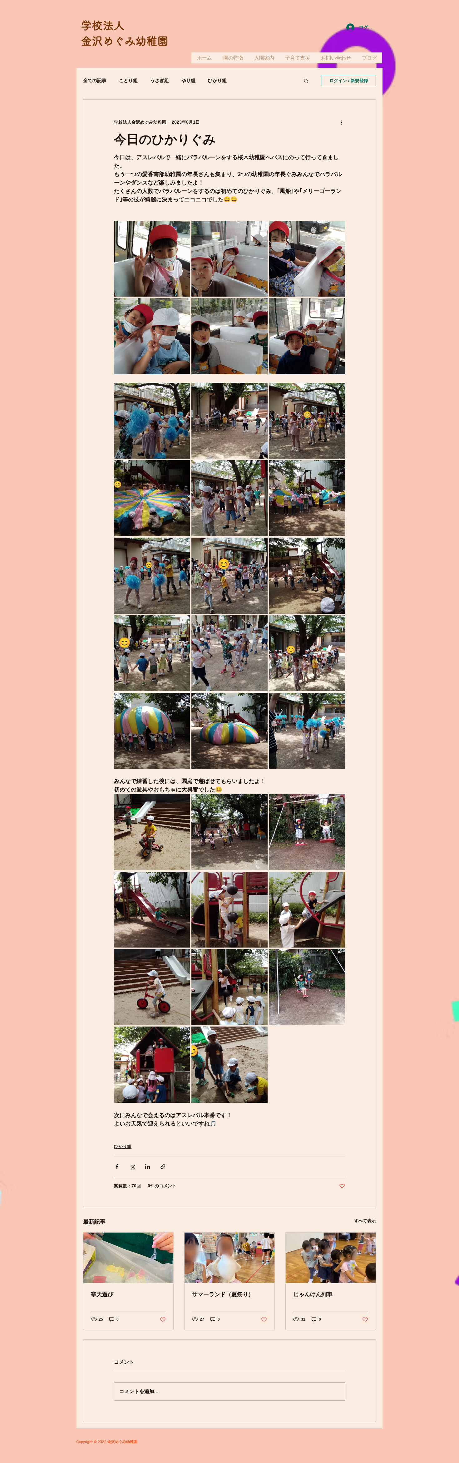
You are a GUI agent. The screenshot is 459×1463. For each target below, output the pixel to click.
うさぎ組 (159, 80)
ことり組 (128, 80)
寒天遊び (102, 1294)
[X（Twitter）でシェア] (132, 1167)
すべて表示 (365, 1220)
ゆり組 (188, 80)
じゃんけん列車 (313, 1294)
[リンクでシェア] (163, 1167)
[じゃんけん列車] (331, 1258)
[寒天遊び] (128, 1258)
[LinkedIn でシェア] (148, 1167)
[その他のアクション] (341, 122)
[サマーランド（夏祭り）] (229, 1258)
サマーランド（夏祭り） (223, 1294)
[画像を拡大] (152, 259)
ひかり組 (217, 80)
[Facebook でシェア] (117, 1167)
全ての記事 (94, 80)
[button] (306, 80)
